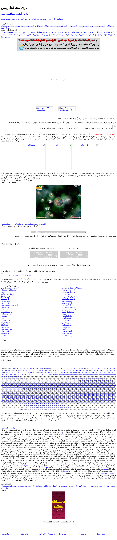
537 (14, 405)
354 (80, 391)
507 (8, 403)
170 (28, 379)
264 (62, 385)
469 (84, 399)
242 (88, 383)
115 (38, 374)
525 (80, 403)
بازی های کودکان (57, 26)
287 (40, 387)
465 (68, 399)
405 (56, 395)
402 (44, 395)
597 (44, 409)
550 (66, 405)
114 (34, 374)
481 (18, 401)
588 (104, 407)
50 (52, 370)
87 (52, 372)
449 (4, 399)
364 (6, 393)
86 (49, 372)
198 (26, 381)
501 (98, 401)
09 (40, 368)
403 (48, 395)
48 (46, 370)
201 (38, 381)
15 (58, 368)
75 (15, 372)
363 (2, 393)
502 (102, 401)
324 (74, 389)
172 (36, 379)
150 (62, 376)
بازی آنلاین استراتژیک (43, 26)
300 (92, 387)
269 (82, 385)
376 (54, 393)
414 (92, 395)
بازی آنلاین (110, 26)
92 (68, 372)
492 (62, 401)
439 (78, 397)
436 (66, 397)
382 (78, 393)
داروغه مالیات (67, 303)
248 (112, 383)
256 (30, 385)
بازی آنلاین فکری (14, 26)
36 (9, 370)
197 (22, 381)
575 (52, 407)
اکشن (22, 19)
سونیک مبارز (5, 333)
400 (36, 395)
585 (92, 407)
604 (72, 409)
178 (60, 379)
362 (112, 391)
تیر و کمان (5, 307)
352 (72, 391)
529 (96, 403)
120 (57, 374)
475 (108, 399)
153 (74, 376)
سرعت (39, 19)
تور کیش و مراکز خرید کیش (72, 34)
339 (20, 391)
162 (110, 376)
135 (2, 376)
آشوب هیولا (5, 327)
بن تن (3, 292)
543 (38, 405)
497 (82, 401)
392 (4, 395)
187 (96, 379)
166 (12, 379)
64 (95, 370)
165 (8, 379)
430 (42, 397)
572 (40, 407)
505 (114, 401)
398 (28, 395)
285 (32, 387)
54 (64, 370)
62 (89, 370)
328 (90, 389)
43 (30, 370)
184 (84, 379)
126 (81, 374)
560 (106, 405)
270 (86, 385)
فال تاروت (5, 534)
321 (62, 389)
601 (60, 409)
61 (86, 370)
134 (113, 374)
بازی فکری (51, 19)
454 (24, 399)
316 (42, 389)
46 (40, 370)
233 (52, 383)
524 (76, 403)
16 (61, 368)
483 (26, 401)
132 (105, 374)
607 (84, 409)
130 (97, 374)
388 (102, 393)
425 (22, 397)
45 (36, 370)
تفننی (45, 19)
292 (60, 387)
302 (100, 387)
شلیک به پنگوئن (67, 318)
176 (52, 379)
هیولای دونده (5, 322)
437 (70, 397)
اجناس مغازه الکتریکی (47, 534)
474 (104, 399)
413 (88, 395)
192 (2, 381)
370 (30, 393)
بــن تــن (4, 316)
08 (37, 368)
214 (90, 381)
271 (90, 385)
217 (102, 381)
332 (106, 389)
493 (66, 401)
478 (6, 401)
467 (76, 399)
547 (54, 405)
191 (112, 379)
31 (108, 368)
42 (27, 370)
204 (50, 381)
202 (42, 381)
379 (66, 393)
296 (76, 387)
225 (20, 383)
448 (114, 397)
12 (49, 368)
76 (18, 372)
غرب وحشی (5, 320)
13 (52, 368)
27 (95, 368)
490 (54, 401)
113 (30, 374)
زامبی (3, 318)
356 (88, 391)
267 (74, 385)
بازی (95, 430)
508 (12, 403)
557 (94, 405)
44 (33, 370)
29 (101, 368)
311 (22, 389)
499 (90, 401)
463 (60, 399)
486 (38, 401)
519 (56, 403)
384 (86, 393)
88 (55, 372)
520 (60, 403)
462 (56, 399)
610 (96, 409)
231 (44, 383)
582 (80, 407)
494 (70, 401)
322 (66, 389)
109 (14, 374)
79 (28, 372)
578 (64, 407)
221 (4, 383)
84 (43, 372)
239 (76, 383)
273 (98, 385)
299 (88, 387)
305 (112, 387)
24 (86, 368)
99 (89, 372)
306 (2, 389)
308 (10, 389)
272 (94, 385)
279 (8, 387)
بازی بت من (5, 301)
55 (67, 370)
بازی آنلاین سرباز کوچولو (10, 288)
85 (46, 372)
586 (96, 407)
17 (64, 368)
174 (44, 379)
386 (94, 393)
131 (101, 374)
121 (61, 374)
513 (32, 403)
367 (18, 393)
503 (106, 401)
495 (74, 401)
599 (52, 409)
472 (96, 399)
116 (42, 374)
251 (10, 385)
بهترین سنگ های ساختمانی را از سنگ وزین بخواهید (72, 32)
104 (109, 372)
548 (58, 405)
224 (16, 383)
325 (78, 389)
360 (104, 391)
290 (52, 387)
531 (104, 403)
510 (20, 403)
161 (106, 376)
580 (72, 407)
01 (15, 368)
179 (64, 379)
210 (74, 381)
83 (40, 372)
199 (30, 381)
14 (55, 368)
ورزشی (27, 19)
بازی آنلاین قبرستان (8, 290)
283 (24, 387)
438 (74, 397)
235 (60, 383)
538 (18, 405)
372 (38, 393)
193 (6, 381)
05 (27, 368)
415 (96, 395)
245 (100, 383)
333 (110, 389)
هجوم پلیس (66, 327)
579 (68, 407)
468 (80, 399)
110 (18, 374)
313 (30, 389)
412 (84, 395)
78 (24, 372)
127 (85, 374)
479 (10, 401)
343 (36, 391)
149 (58, 376)
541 (30, 405)
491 (58, 401)
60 (83, 370)
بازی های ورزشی (70, 26)
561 (110, 405)
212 (82, 381)
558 (98, 405)
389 (106, 393)
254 (22, 385)
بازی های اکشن (83, 26)
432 (50, 397)
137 (10, 376)
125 (77, 374)
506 (4, 403)
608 (88, 409)
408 (68, 395)
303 (104, 387)
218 (106, 381)
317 (46, 389)
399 (32, 395)
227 (28, 383)
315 (38, 389)
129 (93, 374)
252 (14, 385)
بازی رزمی (5, 303)
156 (86, 376)
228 (32, 383)
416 (100, 395)
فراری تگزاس (6, 314)
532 (108, 403)
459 (44, 399)
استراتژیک (59, 19)
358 (96, 391)
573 (44, 407)
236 (64, 383)
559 (102, 405)
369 (26, 393)
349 (60, 391)
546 (50, 405)
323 (70, 389)
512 (28, 403)
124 (73, 374)
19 (71, 368)
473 (100, 399)
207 (62, 381)
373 (42, 393)
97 (83, 372)
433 (54, 397)
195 (14, 381)
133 (109, 374)
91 (65, 372)
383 (82, 393)
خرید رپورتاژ (5, 37)
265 (66, 385)
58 (77, 370)
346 (48, 391)
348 (56, 391)
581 (76, 407)
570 (32, 407)
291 (56, 387)
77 (21, 372)
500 (94, 401)
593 (28, 409)
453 (20, 399)
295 (72, 387)
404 (52, 395)
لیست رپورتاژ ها (7, 34)
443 (94, 397)
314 (34, 389)
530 (100, 403)
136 (6, 376)
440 (82, 397)
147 (50, 376)
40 (21, 370)
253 (18, 385)
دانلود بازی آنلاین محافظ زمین (19, 275)
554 (82, 405)
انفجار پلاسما (67, 331)
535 (6, 405)
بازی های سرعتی (27, 26)
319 (54, 389)
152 (70, 376)
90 (61, 372)
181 (72, 379)
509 (16, 403)
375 (50, 393)
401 (40, 395)
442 (90, 397)
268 (78, 385)
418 (108, 395)
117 (45, 374)
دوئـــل (64, 329)
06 (31, 368)
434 (58, 397)
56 (70, 370)
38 (15, 370)
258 (38, 385)
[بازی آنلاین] (85, 169)
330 (98, 389)
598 (48, 409)
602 (64, 409)
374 (46, 393)
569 (28, 407)
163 (114, 376)
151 (66, 376)
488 (46, 401)
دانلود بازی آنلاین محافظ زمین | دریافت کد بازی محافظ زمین (23, 224)
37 (12, 370)
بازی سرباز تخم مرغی (70, 297)
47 (43, 370)
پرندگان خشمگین (7, 294)
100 (93, 372)
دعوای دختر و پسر (69, 309)
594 (32, 409)
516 (44, 403)
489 (50, 401)
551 (70, 405)
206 (58, 381)
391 (114, 393)
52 (58, 370)
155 (82, 376)
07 (34, 368)
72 (6, 372)
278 (4, 387)
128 (89, 374)
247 (108, 383)
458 (40, 399)
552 (74, 405)
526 (84, 403)
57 (73, 370)
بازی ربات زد (67, 301)
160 (102, 376)
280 (12, 387)
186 (92, 379)
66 (101, 370)
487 (42, 401)
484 (30, 401)
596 (40, 409)
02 (18, 368)
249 (2, 385)
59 (80, 370)
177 (56, 379)
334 (114, 389)
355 (84, 391)
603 (68, 409)
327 (86, 389)
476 (112, 399)
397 (24, 395)
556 (90, 405)
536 (10, 405)
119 (53, 374)
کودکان (33, 19)
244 (96, 383)
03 (21, 368)
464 (64, 399)
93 (71, 372)
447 (110, 397)
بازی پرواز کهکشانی (69, 292)
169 (24, 379)
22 (80, 368)
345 (44, 391)
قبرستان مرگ (6, 312)
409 (72, 395)
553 (78, 405)
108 (10, 374)
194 (10, 381)
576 (56, 407)
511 (24, 403)
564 (8, 407)
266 (70, 385)
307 (6, 389)
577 (60, 407)
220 (114, 381)
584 (88, 407)
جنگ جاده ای (6, 331)
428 (34, 397)
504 (110, 401)
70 (114, 370)
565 (12, 407)
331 (102, 389)
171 (32, 379)
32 (111, 368)
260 (46, 385)
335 (4, 391)
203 (46, 381)
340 (24, 391)
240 (80, 383)
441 (86, 397)
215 (94, 381)
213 (86, 381)
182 (76, 379)
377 (58, 393)
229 (36, 383)
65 (98, 370)
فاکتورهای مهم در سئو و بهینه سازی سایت (99, 34)
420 (2, 397)
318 (50, 389)
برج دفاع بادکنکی (68, 307)
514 (36, 403)
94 (74, 372)
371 (34, 393)
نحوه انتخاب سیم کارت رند (102, 32)
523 (72, 403)
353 (76, 391)
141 (26, 376)
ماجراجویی (15, 19)
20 (74, 368)
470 (88, 399)
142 (30, 376)
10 (43, 368)
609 (92, 409)
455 (28, 399)
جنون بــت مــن (7, 329)
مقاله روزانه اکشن (8, 428)
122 (65, 374)
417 (104, 395)
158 (94, 376)
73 (9, 372)
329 (94, 389)
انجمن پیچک (101, 534)
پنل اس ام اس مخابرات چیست (41, 32)
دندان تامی (66, 320)
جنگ (63, 434)
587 (100, 407)
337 (12, 391)
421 (6, 397)
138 (14, 376)
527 (88, 403)
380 (70, 393)
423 (14, 397)
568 (24, 407)
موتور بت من (67, 322)
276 (110, 385)
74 (12, 372)
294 (68, 387)
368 (22, 393)
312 (26, 389)
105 (113, 372)
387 (98, 393)
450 (8, 399)
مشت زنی (5, 309)
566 (16, 407)
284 (28, 387)
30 (104, 368)
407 (64, 395)
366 (14, 393)
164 (4, 379)
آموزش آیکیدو (56, 34)
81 (34, 372)
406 (60, 395)
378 (62, 393)
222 (8, 383)
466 (72, 399)
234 (56, 383)
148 (54, 376)
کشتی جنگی (66, 294)
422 (10, 397)
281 (16, 387)
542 (34, 405)
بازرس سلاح (5, 297)
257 (34, 385)
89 (58, 372)
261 (50, 385)
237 (68, 383)
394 (12, 395)
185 (88, 379)
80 (31, 372)
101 (97, 372)
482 (22, 401)
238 (72, 383)
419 (112, 395)
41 (24, 370)
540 (26, 405)
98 (86, 372)
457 (36, 399)
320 (58, 389)
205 (54, 381)
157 (90, 376)
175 (48, 379)
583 (84, 407)
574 (48, 407)
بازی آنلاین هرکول (68, 290)
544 (42, 405)
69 (111, 370)
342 (32, 391)
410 (76, 395)
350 (64, 391)
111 (22, 374)
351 (68, 391)
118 (49, 374)
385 (90, 393)
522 (68, 403)
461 (52, 399)
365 (10, 393)
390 (110, 393)
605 (76, 409)
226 (24, 383)
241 (84, 383)
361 (108, 391)
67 (104, 370)
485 (34, 401)
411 (80, 395)
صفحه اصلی (6, 19)
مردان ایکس (66, 325)
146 (46, 376)
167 (16, 379)
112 (26, 374)
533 (112, 403)
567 (20, 407)
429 (38, 397)
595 (36, 409)
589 (108, 407)
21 (77, 368)
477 (2, 401)
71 (3, 372)
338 (16, 391)
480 (14, 401)
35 (6, 370)
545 (46, 405)
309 (14, 389)
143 (34, 376)
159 (98, 376)
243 (92, 383)
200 (34, 381)
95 (77, 372)
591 (20, 409)
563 (4, 407)
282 (20, 387)
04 (24, 368)
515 (40, 403)
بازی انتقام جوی (68, 312)
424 (18, 397)
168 (20, 379)
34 (3, 370)
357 (92, 391)
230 (40, 383)
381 (74, 393)
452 (16, 399)
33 (114, 368)
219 (110, 381)
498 (86, 401)
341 (28, 391)
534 (2, 405)
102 (101, 372)
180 (68, 379)
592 (24, 409)
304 (108, 387)
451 (12, 399)
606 (80, 409)
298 (84, 387)
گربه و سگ (5, 299)
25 (89, 368)
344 (40, 391)
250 (6, 385)
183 (80, 379)
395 (16, 395)
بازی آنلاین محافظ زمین (14, 13)
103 (105, 372)
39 (18, 370)
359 (100, 391)
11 (46, 368)
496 (78, 401)
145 (42, 376)
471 (92, 399)
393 (8, 395)
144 (38, 376)
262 (54, 385)
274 (102, 385)
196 (18, 381)
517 (48, 403)
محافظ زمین (67, 333)
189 (104, 379)
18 (67, 368)
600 (56, 409)
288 (44, 387)
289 (48, 387)
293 (64, 387)
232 (48, 383)
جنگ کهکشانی (67, 316)
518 (52, 403)
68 (107, 370)
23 (83, 368)
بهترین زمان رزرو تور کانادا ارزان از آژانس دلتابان (31, 34)
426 (26, 397)
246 (104, 383)
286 (36, 387)
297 (80, 387)
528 (92, 403)
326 (82, 389)
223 (12, 383)
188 (100, 379)
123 (69, 374)
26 (92, 368)
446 (106, 397)
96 (80, 372)
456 (32, 399)
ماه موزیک (62, 534)
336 (8, 391)
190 (108, 379)
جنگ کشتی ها (67, 305)
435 (62, 397)
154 (78, 376)
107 (6, 374)
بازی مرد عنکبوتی (68, 299)
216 (98, 381)
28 (98, 368)
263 (58, 385)
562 (114, 405)
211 (78, 381)
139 (18, 376)
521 (64, 403)
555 (86, 405)
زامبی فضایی (6, 335)
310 (18, 389)
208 (66, 381)
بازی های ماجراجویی (97, 26)
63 (92, 370)
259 (42, 385)
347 (52, 391)
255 (26, 385)
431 (46, 397)
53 (61, 370)
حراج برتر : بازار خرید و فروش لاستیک (15, 32)
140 (22, 376)
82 (37, 372)
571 (36, 407)
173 (40, 379)
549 (62, 405)
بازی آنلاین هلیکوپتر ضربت (72, 288)
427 (30, 397)
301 (96, 387)
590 (112, 407)
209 (70, 381)
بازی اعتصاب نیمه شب (9, 305)
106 (2, 374)
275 (106, 385)
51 (55, 370)
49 (49, 370)
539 (22, 405)
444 (98, 397)
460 (48, 399)
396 (20, 395)
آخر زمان (4, 325)
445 (102, 397)
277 (114, 385)
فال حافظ (24, 534)
